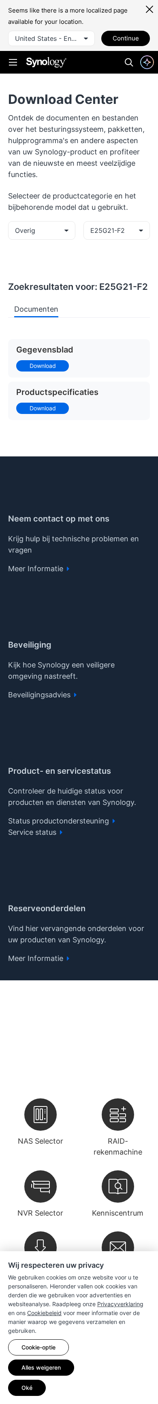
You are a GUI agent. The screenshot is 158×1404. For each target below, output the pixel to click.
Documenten (36, 309)
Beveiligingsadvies (40, 694)
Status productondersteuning (59, 821)
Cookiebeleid (44, 1312)
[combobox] (51, 38)
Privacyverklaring (120, 1304)
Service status (33, 832)
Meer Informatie (36, 568)
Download (43, 365)
